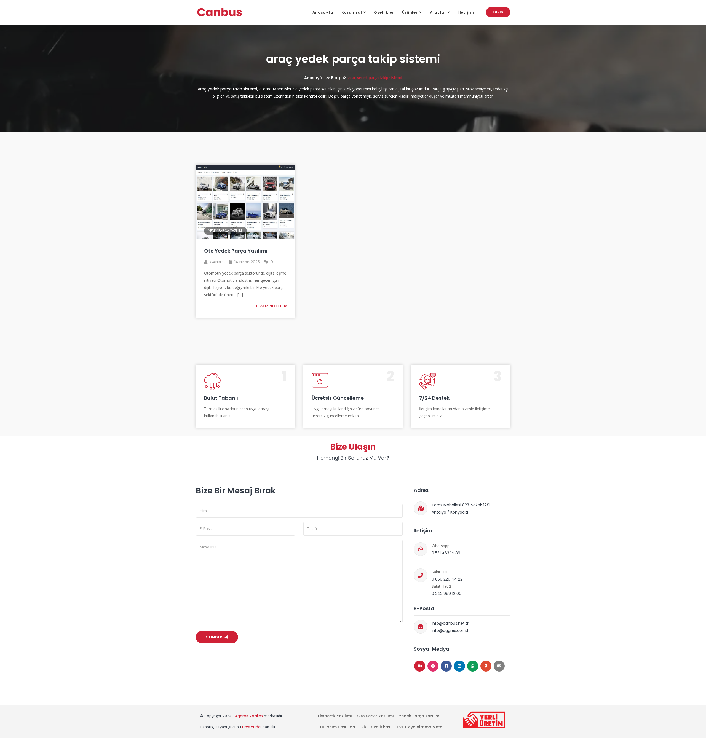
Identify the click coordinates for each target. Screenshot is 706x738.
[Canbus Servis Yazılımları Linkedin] (459, 666)
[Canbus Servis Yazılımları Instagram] (432, 666)
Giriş (498, 12)
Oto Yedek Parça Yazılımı (236, 250)
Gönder (214, 637)
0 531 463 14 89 (446, 553)
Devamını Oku (269, 306)
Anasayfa (322, 12)
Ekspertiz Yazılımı (335, 716)
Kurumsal (351, 12)
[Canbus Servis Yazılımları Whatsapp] (472, 666)
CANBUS (217, 262)
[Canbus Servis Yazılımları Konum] (485, 666)
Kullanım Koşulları (337, 727)
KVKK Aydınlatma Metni (420, 727)
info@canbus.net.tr (450, 623)
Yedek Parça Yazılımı (225, 230)
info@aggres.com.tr (451, 630)
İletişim (466, 12)
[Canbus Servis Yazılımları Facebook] (446, 666)
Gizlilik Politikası (375, 727)
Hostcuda (251, 727)
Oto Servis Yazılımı (375, 716)
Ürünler (410, 12)
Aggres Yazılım (249, 716)
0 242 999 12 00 (446, 593)
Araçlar (438, 12)
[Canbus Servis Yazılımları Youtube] (419, 666)
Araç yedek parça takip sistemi (227, 89)
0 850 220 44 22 (447, 579)
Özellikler (384, 12)
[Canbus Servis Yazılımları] (220, 12)
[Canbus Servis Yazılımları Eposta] (499, 666)
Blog (335, 77)
